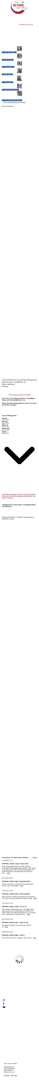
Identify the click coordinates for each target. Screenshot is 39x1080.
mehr (8, 873)
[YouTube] (4, 1007)
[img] (19, 7)
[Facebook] (3, 1003)
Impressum (7, 1075)
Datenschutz (14, 1075)
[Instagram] (4, 1000)
